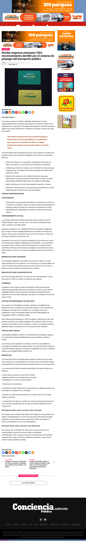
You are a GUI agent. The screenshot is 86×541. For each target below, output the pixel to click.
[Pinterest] (16, 112)
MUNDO (36, 524)
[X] (6, 112)
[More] (32, 112)
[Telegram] (29, 112)
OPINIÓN (24, 524)
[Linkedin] (13, 112)
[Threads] (26, 112)
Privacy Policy (4, 540)
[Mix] (19, 112)
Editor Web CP (13, 64)
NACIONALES (16, 524)
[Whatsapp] (23, 112)
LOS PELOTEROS (64, 524)
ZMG (30, 524)
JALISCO (7, 524)
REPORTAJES (44, 524)
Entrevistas (54, 524)
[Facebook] (3, 112)
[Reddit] (9, 112)
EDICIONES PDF (76, 524)
